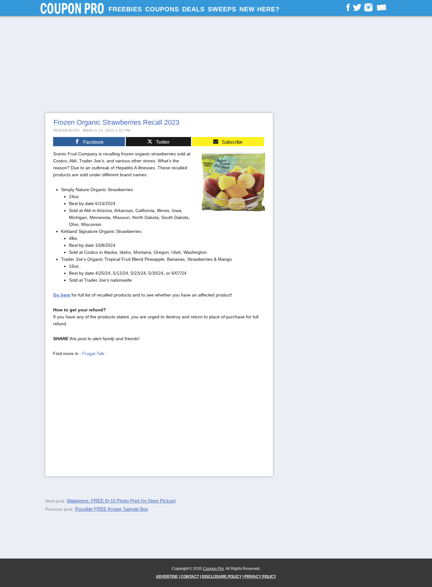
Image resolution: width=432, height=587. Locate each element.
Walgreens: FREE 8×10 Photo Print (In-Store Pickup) (121, 500)
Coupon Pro (213, 568)
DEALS (193, 9)
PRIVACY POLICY (260, 576)
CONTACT (190, 576)
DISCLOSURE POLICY (222, 576)
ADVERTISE (167, 576)
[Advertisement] (216, 64)
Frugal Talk (93, 353)
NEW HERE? (259, 9)
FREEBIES (125, 9)
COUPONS (162, 9)
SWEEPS (222, 9)
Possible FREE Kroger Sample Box (111, 509)
